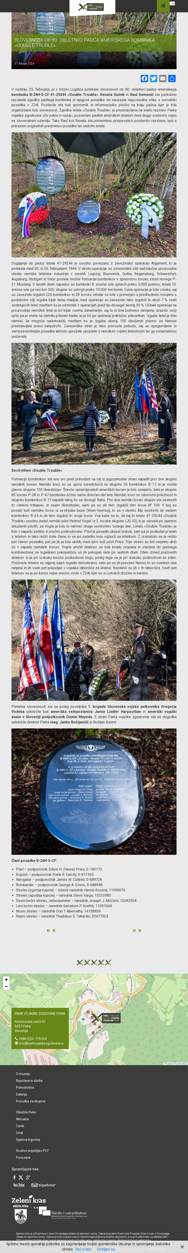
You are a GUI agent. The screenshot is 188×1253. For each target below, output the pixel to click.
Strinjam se (106, 1249)
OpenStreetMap (181, 1063)
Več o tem (83, 1249)
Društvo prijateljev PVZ (32, 1151)
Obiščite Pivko (26, 1112)
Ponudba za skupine (30, 1101)
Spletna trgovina (28, 1140)
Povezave (23, 1157)
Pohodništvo (25, 1087)
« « (51, 930)
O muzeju (23, 1074)
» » (137, 930)
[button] (107, 1018)
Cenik (20, 1126)
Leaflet (169, 1063)
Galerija (21, 1094)
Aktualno (22, 1119)
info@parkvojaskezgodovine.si (41, 1043)
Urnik (19, 1133)
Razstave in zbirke (29, 1081)
